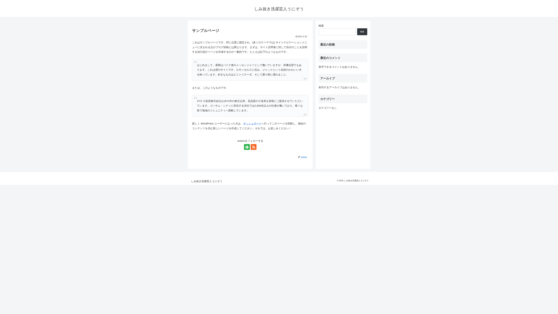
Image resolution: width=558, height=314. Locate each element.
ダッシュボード (252, 123)
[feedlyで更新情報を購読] (247, 147)
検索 (321, 25)
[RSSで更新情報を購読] (253, 147)
